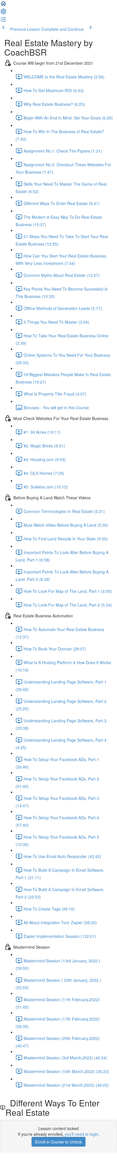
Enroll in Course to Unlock (58, 1142)
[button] (3, 5)
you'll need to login (81, 1134)
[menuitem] (3, 13)
